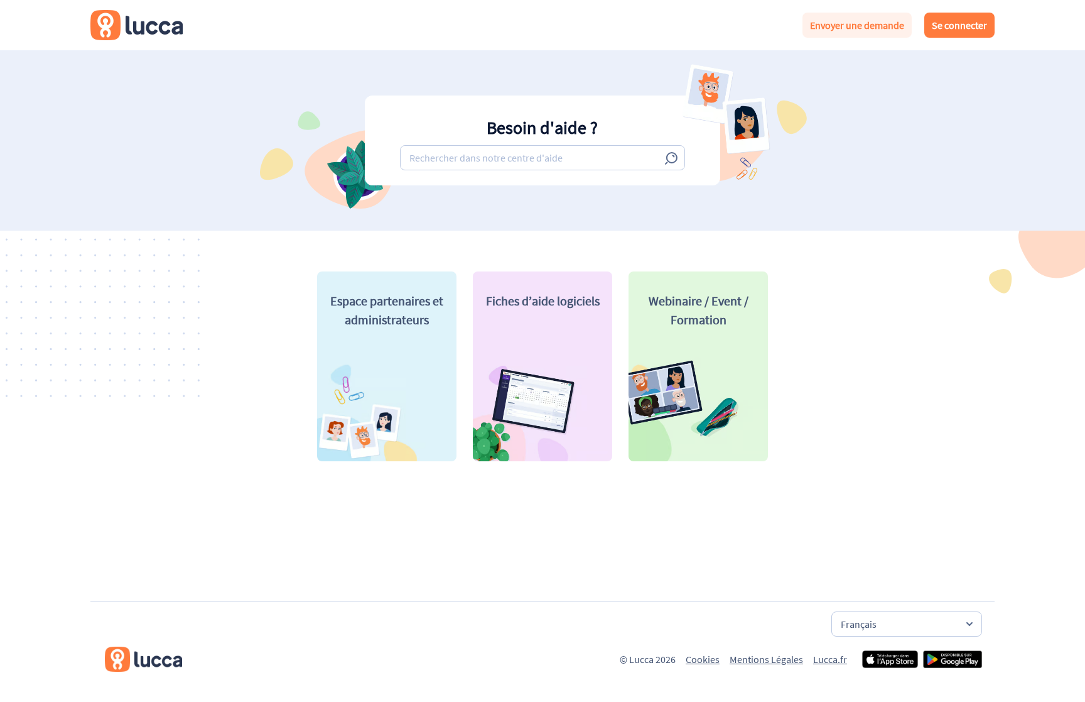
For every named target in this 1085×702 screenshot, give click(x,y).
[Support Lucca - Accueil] (136, 25)
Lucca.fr (830, 659)
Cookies (703, 659)
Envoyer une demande (857, 25)
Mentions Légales (766, 659)
